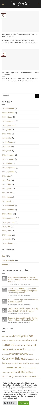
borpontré (32, 340)
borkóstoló (23, 340)
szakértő (20, 371)
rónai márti (10, 372)
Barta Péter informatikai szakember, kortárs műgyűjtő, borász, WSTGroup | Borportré (23, 279)
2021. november (8, 159)
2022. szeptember (9, 121)
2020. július (6, 226)
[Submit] (37, 96)
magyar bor (9, 363)
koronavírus (29, 359)
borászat (31, 345)
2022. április (6, 138)
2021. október (7, 163)
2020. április (6, 239)
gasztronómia (5, 354)
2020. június (6, 231)
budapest (7, 349)
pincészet (9, 368)
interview (22, 353)
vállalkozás (28, 376)
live (4, 363)
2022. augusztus (8, 125)
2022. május (6, 134)
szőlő (28, 372)
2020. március (7, 243)
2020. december (8, 205)
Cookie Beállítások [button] (10, 403)
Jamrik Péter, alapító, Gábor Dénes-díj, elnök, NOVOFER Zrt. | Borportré (23, 310)
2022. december (8, 108)
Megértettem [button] (24, 403)
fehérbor (28, 350)
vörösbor (35, 376)
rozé (29, 368)
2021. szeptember (9, 168)
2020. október (7, 214)
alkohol (3, 336)
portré (17, 367)
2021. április (6, 189)
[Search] (38, 4)
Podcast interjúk (8, 260)
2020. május (6, 235)
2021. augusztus (8, 172)
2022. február (7, 146)
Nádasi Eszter (18, 363)
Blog (3, 256)
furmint (33, 350)
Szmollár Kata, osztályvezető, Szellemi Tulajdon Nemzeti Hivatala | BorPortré (23, 319)
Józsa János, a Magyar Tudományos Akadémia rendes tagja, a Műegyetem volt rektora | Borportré (23, 291)
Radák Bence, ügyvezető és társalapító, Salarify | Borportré (23, 301)
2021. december (8, 155)
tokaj (31, 372)
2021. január (6, 201)
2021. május (6, 184)
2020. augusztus (8, 222)
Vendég (5, 264)
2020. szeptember (9, 218)
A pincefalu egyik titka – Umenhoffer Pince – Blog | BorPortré (20, 73)
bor (30, 336)
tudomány (8, 376)
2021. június (6, 180)
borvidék (17, 345)
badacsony (9, 336)
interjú (13, 353)
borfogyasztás (6, 340)
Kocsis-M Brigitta (13, 358)
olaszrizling (26, 363)
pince (3, 368)
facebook (19, 349)
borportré (8, 344)
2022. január (6, 151)
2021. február (7, 197)
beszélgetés (20, 336)
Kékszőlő (36, 359)
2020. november (8, 210)
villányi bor (21, 376)
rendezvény (24, 368)
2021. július (6, 176)
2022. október (7, 117)
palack (32, 363)
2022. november (8, 113)
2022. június (6, 130)
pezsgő (37, 363)
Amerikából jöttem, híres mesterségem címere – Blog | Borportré (19, 35)
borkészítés (14, 340)
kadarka (31, 354)
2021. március (7, 193)
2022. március (7, 142)
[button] (3, 3)
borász (24, 345)
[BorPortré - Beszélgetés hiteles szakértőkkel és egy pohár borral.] (20, 4)
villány (16, 376)
